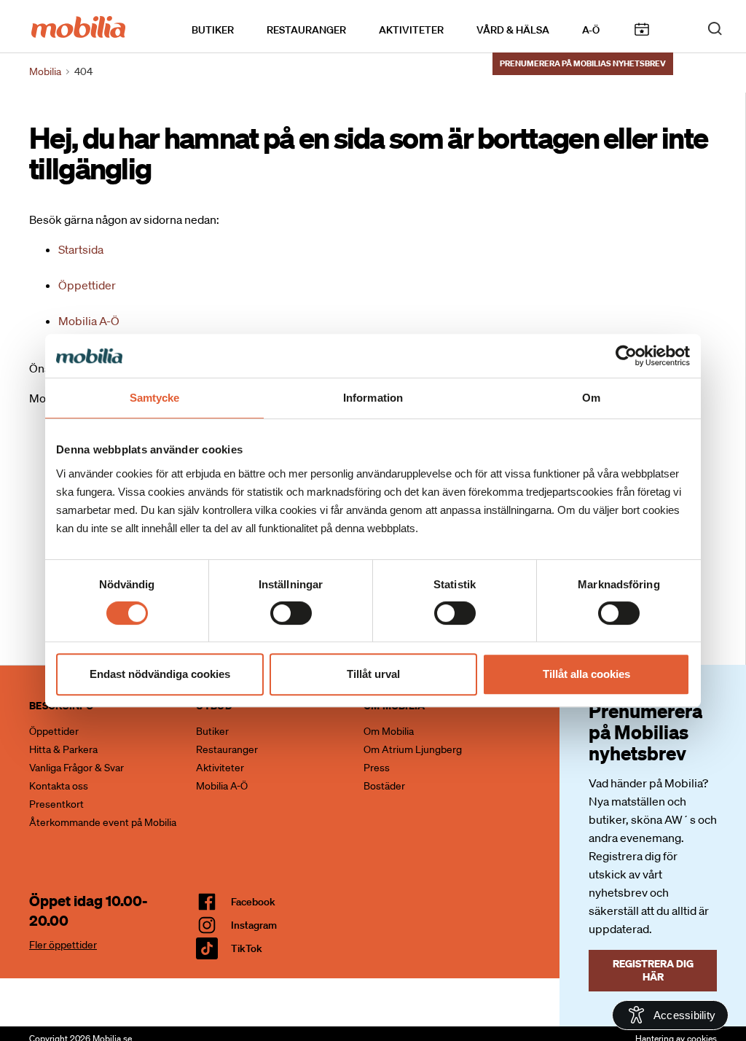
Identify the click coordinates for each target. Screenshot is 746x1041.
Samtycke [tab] (155, 397)
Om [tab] (591, 397)
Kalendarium (641, 29)
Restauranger (306, 29)
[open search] (715, 27)
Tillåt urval (373, 674)
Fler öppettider (63, 944)
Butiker (213, 29)
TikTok (246, 948)
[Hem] (78, 25)
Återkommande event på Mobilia (102, 822)
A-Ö (591, 29)
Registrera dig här (653, 969)
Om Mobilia (389, 731)
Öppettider (87, 285)
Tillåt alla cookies (586, 674)
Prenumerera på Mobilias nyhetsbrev (583, 63)
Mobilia (45, 71)
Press (377, 767)
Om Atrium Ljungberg (413, 749)
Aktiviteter (411, 29)
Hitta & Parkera (63, 749)
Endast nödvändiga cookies (160, 674)
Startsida (80, 249)
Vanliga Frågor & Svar (76, 767)
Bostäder (384, 785)
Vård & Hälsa (512, 29)
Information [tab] (373, 397)
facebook (253, 901)
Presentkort (56, 804)
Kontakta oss (58, 785)
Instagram (254, 925)
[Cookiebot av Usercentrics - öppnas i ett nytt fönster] (626, 356)
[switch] (291, 613)
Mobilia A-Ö (88, 320)
